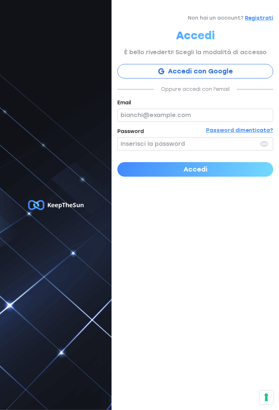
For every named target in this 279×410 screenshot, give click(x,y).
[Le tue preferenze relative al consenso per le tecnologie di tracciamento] (266, 397)
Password (130, 131)
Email (124, 103)
